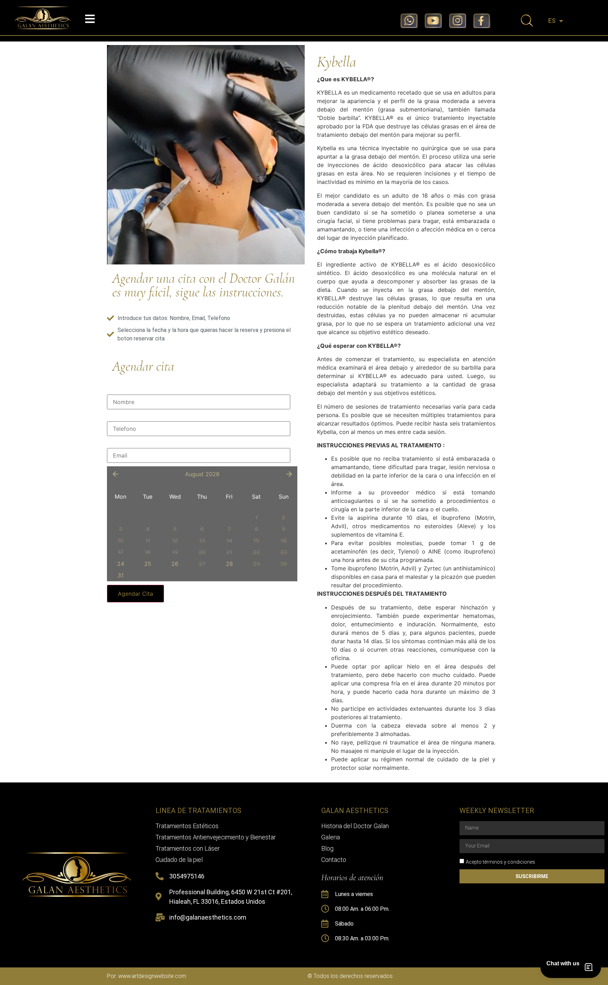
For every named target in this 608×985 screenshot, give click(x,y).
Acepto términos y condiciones (500, 861)
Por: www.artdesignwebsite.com (146, 976)
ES (552, 20)
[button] (90, 19)
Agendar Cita (135, 593)
